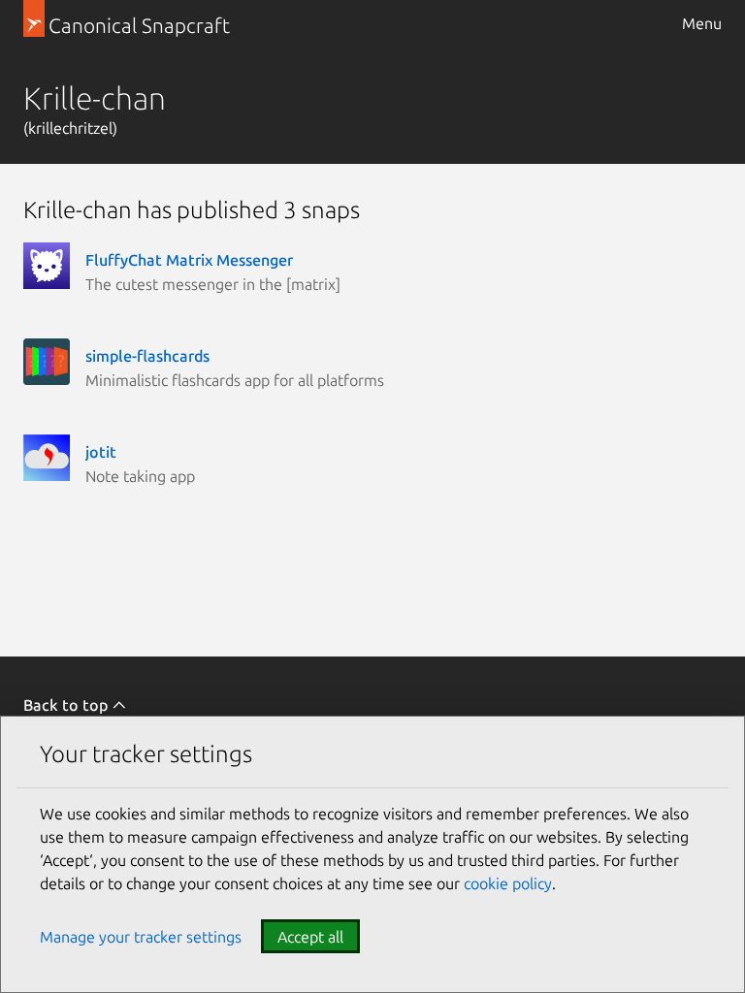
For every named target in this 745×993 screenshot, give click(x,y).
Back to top (67, 705)
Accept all (310, 936)
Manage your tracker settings (141, 936)
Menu (702, 23)
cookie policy (508, 883)
